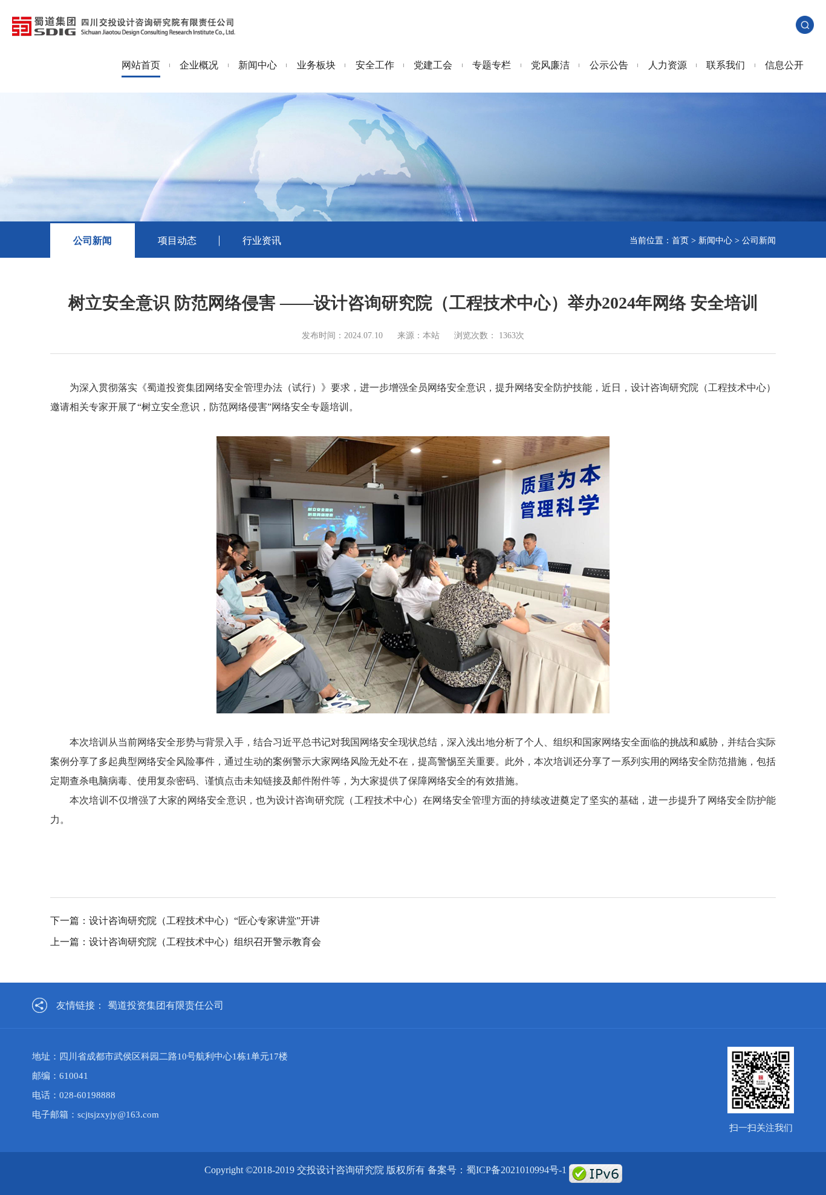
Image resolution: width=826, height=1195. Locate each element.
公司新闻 (92, 240)
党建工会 (433, 65)
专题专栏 (491, 65)
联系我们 (725, 65)
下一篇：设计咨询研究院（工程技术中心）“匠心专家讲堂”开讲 (185, 920)
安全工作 (375, 65)
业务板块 (316, 65)
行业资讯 (261, 240)
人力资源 (667, 65)
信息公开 (784, 65)
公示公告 (609, 65)
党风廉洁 (550, 65)
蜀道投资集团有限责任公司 (166, 1005)
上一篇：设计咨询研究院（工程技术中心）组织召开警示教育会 (185, 942)
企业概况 (199, 65)
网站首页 (141, 65)
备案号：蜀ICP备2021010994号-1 (497, 1170)
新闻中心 (257, 65)
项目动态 (177, 240)
